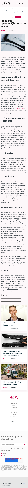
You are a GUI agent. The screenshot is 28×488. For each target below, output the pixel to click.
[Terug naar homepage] (6, 3)
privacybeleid (22, 468)
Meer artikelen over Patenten (10, 300)
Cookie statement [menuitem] (6, 485)
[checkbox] (14, 454)
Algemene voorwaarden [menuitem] (7, 481)
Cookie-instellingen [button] (10, 17)
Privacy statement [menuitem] (6, 483)
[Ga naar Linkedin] (21, 483)
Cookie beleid (12, 13)
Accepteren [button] (18, 17)
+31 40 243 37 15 (14, 425)
